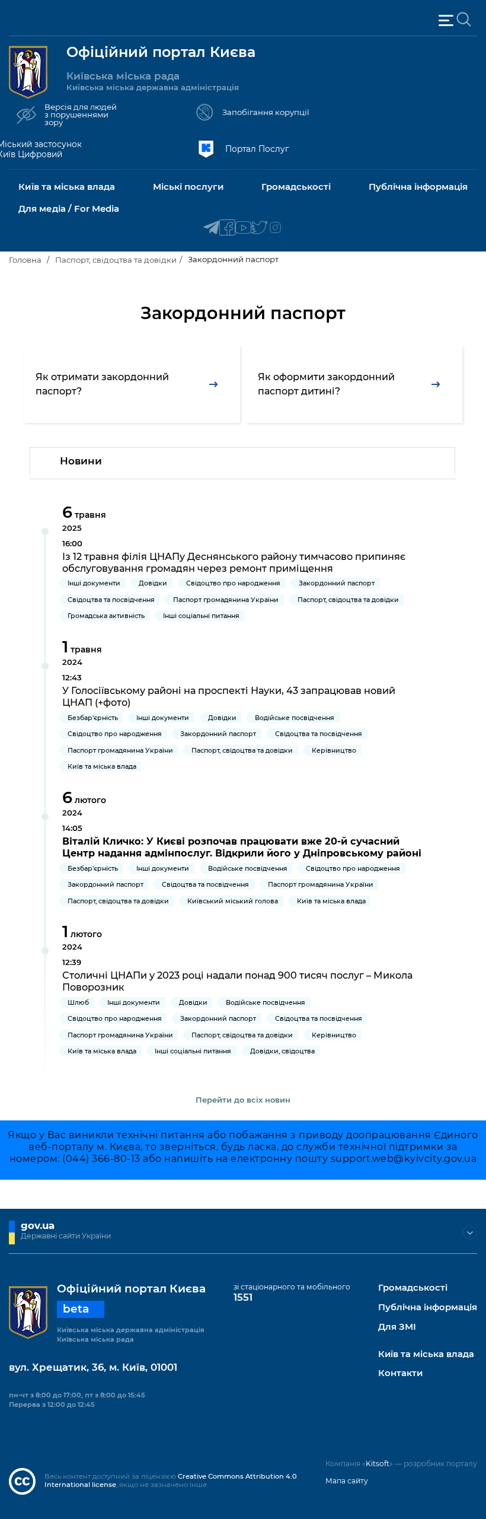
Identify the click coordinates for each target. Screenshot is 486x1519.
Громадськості (412, 1288)
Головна (25, 260)
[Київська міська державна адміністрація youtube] (243, 228)
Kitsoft (377, 1463)
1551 (243, 1297)
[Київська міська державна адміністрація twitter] (259, 228)
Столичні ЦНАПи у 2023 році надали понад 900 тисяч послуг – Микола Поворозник (237, 981)
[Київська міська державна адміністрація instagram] (275, 228)
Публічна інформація (427, 1307)
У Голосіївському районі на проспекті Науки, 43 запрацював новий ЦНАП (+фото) (228, 696)
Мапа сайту (346, 1480)
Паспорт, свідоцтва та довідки (116, 260)
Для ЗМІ (397, 1327)
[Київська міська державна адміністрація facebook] (227, 228)
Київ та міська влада (426, 1354)
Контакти (400, 1373)
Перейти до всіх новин (243, 1099)
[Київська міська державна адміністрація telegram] (211, 228)
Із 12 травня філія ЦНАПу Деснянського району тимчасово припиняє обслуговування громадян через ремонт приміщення (233, 562)
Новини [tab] (81, 461)
